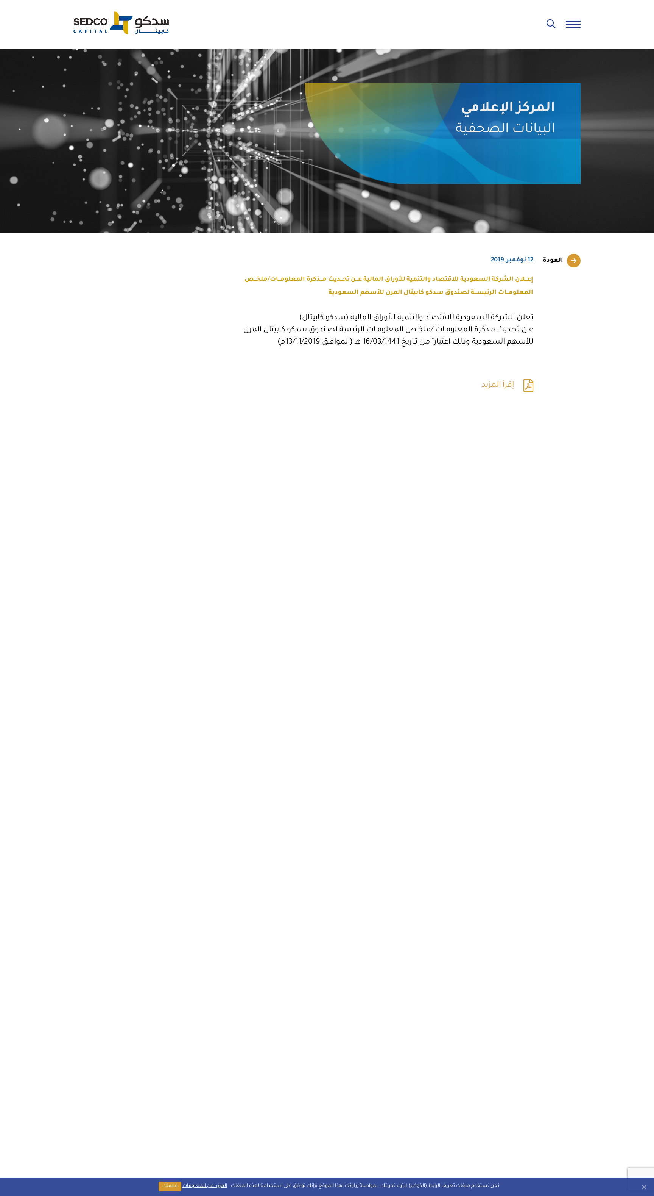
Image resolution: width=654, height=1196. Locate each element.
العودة (553, 260)
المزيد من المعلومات (204, 1186)
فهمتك (170, 1186)
